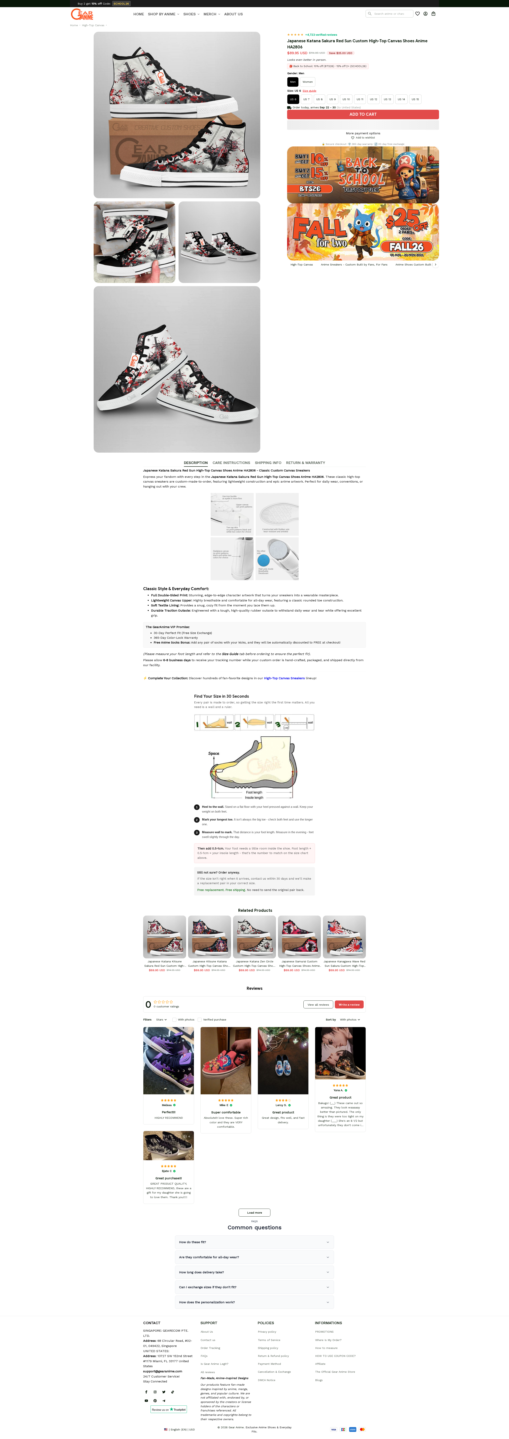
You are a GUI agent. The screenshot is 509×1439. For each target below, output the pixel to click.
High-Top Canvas (93, 25)
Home (74, 25)
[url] (162, 1371)
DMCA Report (152, 1429)
